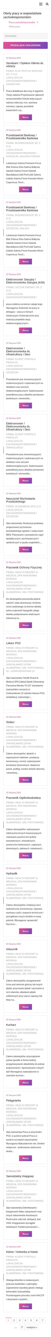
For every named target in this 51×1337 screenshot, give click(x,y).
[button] (47, 4)
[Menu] (40, 4)
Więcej (25, 117)
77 (22, 1327)
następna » (31, 1327)
